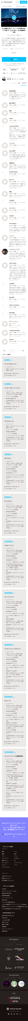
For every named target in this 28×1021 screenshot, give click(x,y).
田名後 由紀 (12, 91)
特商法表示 (4, 931)
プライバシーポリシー (7, 929)
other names (12, 263)
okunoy (11, 339)
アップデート (15, 83)
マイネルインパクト (14, 249)
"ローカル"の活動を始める (8, 902)
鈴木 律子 (11, 297)
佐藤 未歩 (11, 163)
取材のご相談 (5, 924)
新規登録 (24, 2)
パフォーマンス (18, 862)
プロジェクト (6, 83)
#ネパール (6, 48)
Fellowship (4, 900)
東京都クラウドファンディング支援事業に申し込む (14, 906)
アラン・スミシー (14, 321)
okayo (11, 118)
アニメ (3, 856)
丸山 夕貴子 (12, 151)
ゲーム (15, 856)
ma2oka (11, 216)
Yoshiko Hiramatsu (14, 330)
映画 (19, 35)
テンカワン (12, 143)
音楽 (15, 854)
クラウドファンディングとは (9, 891)
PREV (4, 350)
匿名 (10, 111)
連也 (10, 191)
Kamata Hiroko (13, 172)
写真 (3, 854)
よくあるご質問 (6, 920)
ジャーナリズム (6, 867)
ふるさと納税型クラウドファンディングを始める (14, 904)
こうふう (11, 235)
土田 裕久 (11, 200)
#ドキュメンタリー (20, 48)
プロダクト (17, 858)
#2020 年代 (4, 918)
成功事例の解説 (6, 895)
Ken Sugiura (12, 223)
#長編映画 (13, 52)
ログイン (17, 2)
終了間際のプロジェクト (8, 880)
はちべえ (11, 179)
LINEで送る (23, 73)
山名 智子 (11, 283)
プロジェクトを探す (7, 6)
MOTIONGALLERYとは (8, 915)
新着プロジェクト (6, 878)
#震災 (12, 48)
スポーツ (4, 865)
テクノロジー (5, 862)
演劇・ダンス (5, 860)
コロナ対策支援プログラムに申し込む (11, 909)
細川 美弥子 (12, 103)
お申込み (4, 889)
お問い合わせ (5, 922)
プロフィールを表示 (19, 79)
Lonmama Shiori (14, 126)
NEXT (23, 350)
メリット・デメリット (7, 897)
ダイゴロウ (12, 208)
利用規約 (4, 926)
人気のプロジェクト (7, 876)
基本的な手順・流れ (6, 893)
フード (15, 865)
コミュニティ (5, 858)
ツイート (15, 73)
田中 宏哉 (11, 313)
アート (15, 851)
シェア (6, 73)
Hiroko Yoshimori (14, 305)
